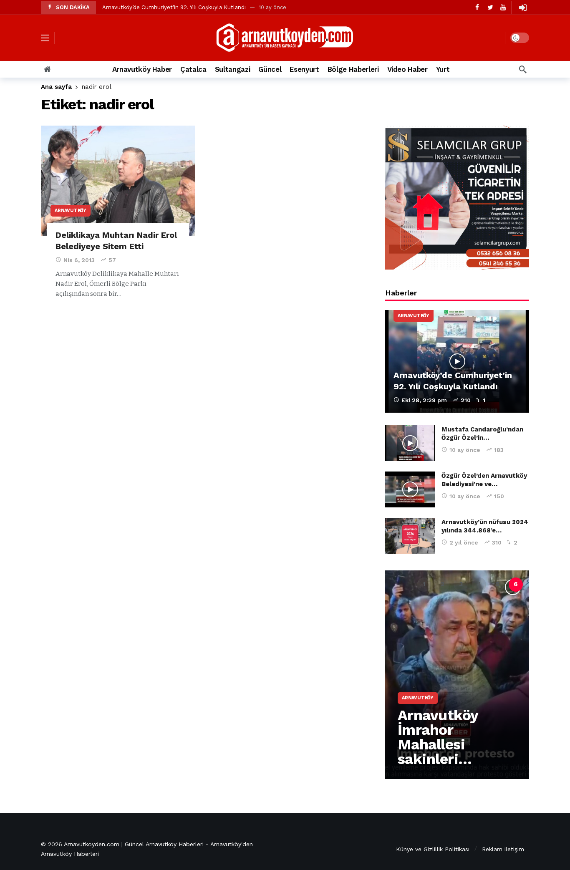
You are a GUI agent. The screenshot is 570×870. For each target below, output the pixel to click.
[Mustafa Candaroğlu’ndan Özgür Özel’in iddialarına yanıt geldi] (410, 443)
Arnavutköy (70, 210)
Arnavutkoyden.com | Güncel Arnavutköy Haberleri (134, 844)
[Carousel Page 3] (461, 584)
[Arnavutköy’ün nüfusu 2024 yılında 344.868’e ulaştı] (410, 536)
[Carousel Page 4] (479, 584)
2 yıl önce (463, 542)
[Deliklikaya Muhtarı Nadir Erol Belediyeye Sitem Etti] (118, 181)
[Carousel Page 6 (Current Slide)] (516, 584)
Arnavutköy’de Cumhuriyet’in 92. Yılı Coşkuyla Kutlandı (174, 7)
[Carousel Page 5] (497, 584)
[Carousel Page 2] (442, 584)
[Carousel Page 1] (424, 584)
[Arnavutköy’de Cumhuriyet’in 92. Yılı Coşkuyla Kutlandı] (457, 361)
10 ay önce (464, 449)
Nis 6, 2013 (79, 260)
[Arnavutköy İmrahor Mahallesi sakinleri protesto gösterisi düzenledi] (457, 674)
